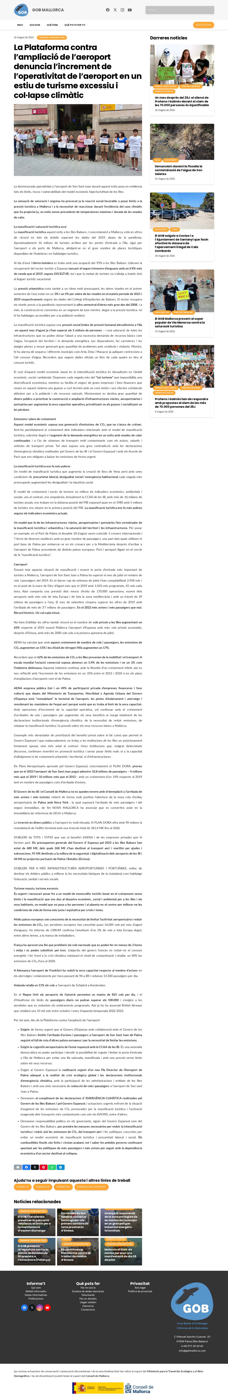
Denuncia (88, 1306)
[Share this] (26, 1167)
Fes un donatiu (88, 1298)
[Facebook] (107, 10)
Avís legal (140, 1287)
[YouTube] (130, 10)
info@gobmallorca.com (192, 1350)
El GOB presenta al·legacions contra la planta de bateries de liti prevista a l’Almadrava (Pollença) (34, 1253)
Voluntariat (88, 1295)
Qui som (36, 1287)
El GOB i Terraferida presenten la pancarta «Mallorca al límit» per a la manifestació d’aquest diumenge (34, 1223)
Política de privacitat (140, 1291)
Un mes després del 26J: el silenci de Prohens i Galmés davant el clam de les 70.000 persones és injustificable (182, 101)
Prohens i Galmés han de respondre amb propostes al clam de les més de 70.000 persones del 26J (181, 403)
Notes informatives (36, 1295)
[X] (115, 10)
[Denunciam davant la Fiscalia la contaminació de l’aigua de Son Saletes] (182, 142)
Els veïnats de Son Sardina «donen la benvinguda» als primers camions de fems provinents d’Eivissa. (74, 1221)
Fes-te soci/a (88, 1287)
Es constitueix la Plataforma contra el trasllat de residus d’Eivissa (75, 1255)
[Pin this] (44, 1167)
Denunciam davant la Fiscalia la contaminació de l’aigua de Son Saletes (178, 170)
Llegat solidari (88, 1302)
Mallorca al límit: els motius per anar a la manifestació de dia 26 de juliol (120, 1255)
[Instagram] (122, 10)
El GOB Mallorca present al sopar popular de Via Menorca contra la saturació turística (180, 322)
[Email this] (18, 1167)
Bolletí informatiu (36, 1291)
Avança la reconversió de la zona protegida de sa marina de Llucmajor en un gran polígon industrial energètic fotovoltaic (120, 1221)
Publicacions (36, 1298)
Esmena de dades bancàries (88, 1291)
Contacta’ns (88, 1309)
